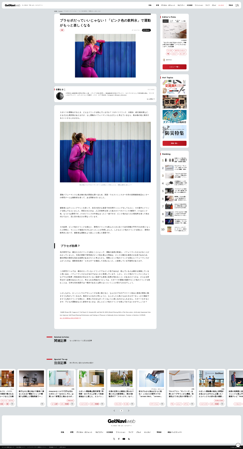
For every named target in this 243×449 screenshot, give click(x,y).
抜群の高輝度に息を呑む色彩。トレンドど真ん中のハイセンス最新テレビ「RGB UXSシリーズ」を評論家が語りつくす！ (227, 394)
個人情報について (21, 447)
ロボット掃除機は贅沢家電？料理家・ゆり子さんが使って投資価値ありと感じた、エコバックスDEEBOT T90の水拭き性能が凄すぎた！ (78, 394)
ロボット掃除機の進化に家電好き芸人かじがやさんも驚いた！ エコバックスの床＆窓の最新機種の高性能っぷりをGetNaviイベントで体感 (197, 394)
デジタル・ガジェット (168, 5)
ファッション (199, 5)
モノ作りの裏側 (177, 21)
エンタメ (221, 5)
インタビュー (171, 21)
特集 (150, 5)
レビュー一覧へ (174, 67)
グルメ (214, 5)
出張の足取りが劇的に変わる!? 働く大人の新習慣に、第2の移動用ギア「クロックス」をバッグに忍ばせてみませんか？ (107, 394)
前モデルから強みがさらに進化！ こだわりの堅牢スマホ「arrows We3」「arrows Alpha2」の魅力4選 (137, 394)
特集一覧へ (174, 143)
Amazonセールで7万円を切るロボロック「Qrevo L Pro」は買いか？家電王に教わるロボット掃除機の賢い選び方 (48, 394)
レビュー (166, 21)
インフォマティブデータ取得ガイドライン (37, 447)
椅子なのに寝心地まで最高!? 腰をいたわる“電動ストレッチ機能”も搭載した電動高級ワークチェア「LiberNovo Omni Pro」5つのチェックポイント (18, 394)
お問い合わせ (63, 447)
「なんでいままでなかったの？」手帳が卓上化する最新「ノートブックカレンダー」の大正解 (174, 44)
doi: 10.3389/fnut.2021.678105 (69, 318)
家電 (157, 5)
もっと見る (151, 99)
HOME (55, 11)
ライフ (208, 5)
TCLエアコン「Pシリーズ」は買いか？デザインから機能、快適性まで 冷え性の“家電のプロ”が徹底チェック (167, 394)
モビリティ (181, 5)
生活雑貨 (190, 5)
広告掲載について (53, 447)
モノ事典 (183, 21)
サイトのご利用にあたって (8, 447)
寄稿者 (231, 5)
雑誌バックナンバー (175, 432)
